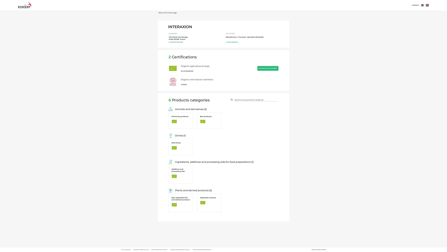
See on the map (177, 42)
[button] (427, 5)
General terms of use (141, 249)
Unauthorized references (202, 249)
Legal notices (126, 249)
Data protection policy (159, 249)
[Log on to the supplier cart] (422, 5)
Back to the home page (168, 13)
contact (415, 5)
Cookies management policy (180, 249)
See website (233, 42)
